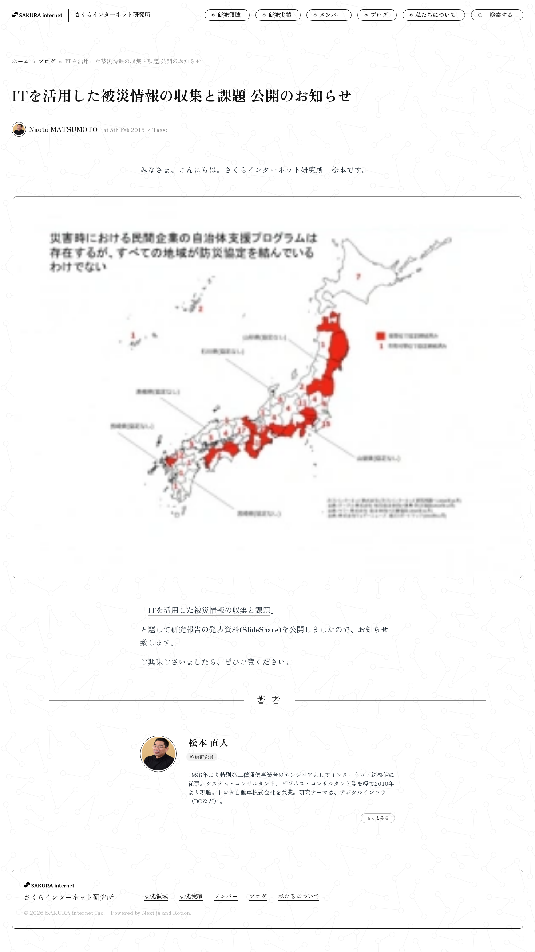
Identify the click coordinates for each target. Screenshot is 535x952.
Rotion (181, 912)
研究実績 (191, 895)
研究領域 (156, 895)
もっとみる (378, 818)
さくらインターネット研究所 (112, 14)
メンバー (226, 895)
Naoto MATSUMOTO (63, 129)
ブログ (47, 60)
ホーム (20, 60)
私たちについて (298, 895)
